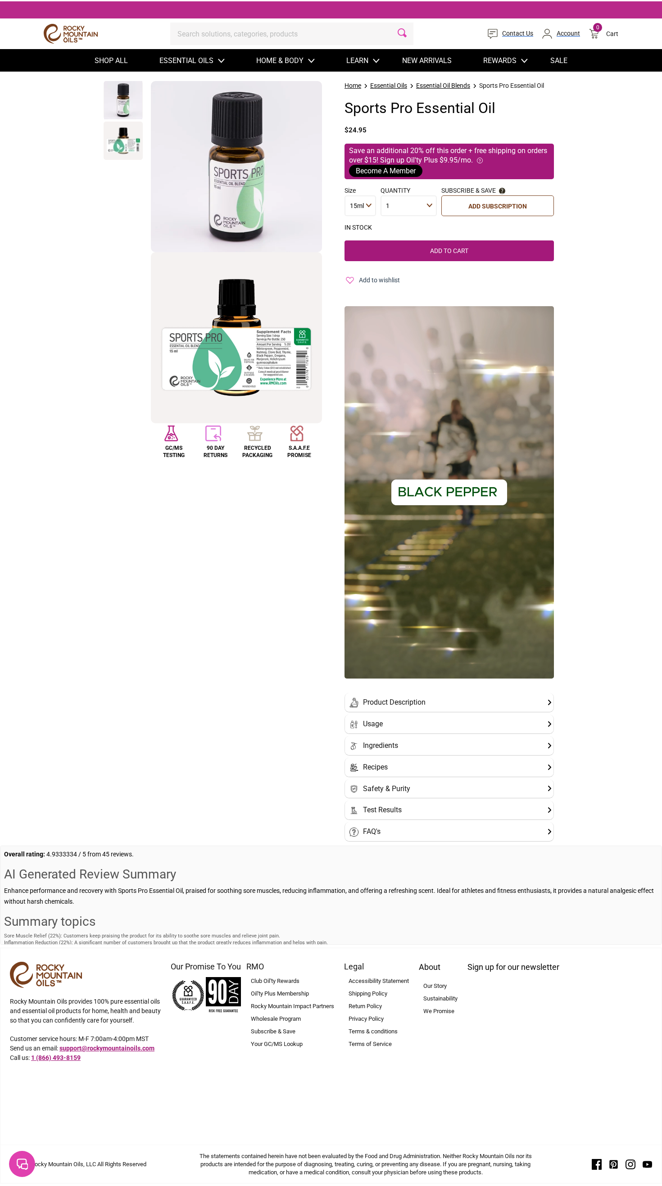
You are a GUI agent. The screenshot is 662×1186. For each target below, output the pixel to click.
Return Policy (365, 1006)
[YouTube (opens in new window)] (648, 1164)
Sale (558, 60)
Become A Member (386, 171)
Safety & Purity (386, 788)
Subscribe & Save (273, 1031)
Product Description (394, 702)
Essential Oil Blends (443, 85)
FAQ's (372, 831)
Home (353, 85)
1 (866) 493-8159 (56, 1057)
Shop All (111, 60)
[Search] (402, 33)
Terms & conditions (373, 1031)
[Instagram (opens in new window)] (630, 1164)
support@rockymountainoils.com (106, 1048)
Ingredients (380, 745)
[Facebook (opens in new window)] (597, 1164)
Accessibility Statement (379, 981)
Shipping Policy (368, 993)
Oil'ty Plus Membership (280, 993)
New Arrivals (427, 60)
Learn (357, 60)
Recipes (375, 767)
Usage (373, 724)
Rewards (500, 60)
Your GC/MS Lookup (277, 1044)
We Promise (438, 1011)
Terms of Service (370, 1044)
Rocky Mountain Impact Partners (292, 1006)
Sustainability (440, 998)
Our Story (435, 985)
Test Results (382, 810)
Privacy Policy (366, 1018)
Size (350, 190)
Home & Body (280, 60)
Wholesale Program (276, 1018)
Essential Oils (186, 60)
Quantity (395, 190)
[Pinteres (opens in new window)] (614, 1164)
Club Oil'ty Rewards (275, 981)
